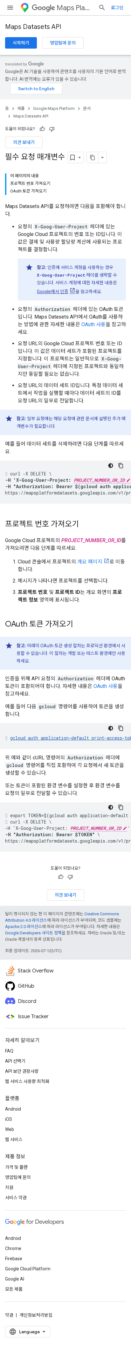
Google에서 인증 (52, 291)
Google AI (14, 1278)
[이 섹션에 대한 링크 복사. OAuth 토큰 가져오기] (79, 625)
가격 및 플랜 (16, 1167)
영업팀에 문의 (63, 43)
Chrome (13, 1248)
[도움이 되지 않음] (52, 129)
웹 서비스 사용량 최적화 (27, 1081)
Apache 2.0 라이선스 (23, 926)
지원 (9, 1187)
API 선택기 (15, 1061)
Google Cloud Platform (28, 1268)
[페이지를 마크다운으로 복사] (92, 157)
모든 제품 (14, 1289)
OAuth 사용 (93, 324)
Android (13, 1109)
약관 (9, 1315)
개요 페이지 (89, 562)
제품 (21, 108)
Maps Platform (75, 7)
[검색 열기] (102, 7)
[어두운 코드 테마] (111, 466)
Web (9, 1129)
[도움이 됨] (42, 129)
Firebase (13, 1258)
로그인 (117, 7)
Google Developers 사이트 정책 (33, 933)
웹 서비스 (14, 1139)
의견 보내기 (24, 142)
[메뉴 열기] (10, 7)
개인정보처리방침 (35, 1315)
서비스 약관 (16, 1197)
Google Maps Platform (54, 108)
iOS (8, 1119)
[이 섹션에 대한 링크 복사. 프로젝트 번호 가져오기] (85, 524)
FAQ (9, 1050)
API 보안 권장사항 (22, 1071)
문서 (87, 108)
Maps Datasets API (33, 27)
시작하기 (21, 43)
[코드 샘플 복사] (121, 466)
